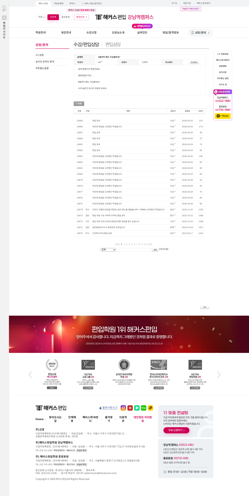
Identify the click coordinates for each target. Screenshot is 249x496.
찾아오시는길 (55, 419)
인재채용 (72, 419)
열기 (4, 24)
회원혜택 (222, 66)
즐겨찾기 (109, 419)
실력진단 (142, 32)
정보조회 (90, 470)
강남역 (53, 17)
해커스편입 (43, 4)
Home (40, 419)
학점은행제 (58, 4)
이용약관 (123, 419)
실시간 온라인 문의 (45, 61)
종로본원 (65, 17)
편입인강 (80, 17)
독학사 (72, 4)
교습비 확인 (81, 450)
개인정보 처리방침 (142, 419)
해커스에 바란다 (203, 3)
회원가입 (187, 3)
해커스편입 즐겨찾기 (93, 4)
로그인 (174, 3)
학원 (40, 17)
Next (218, 374)
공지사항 (222, 72)
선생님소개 (118, 32)
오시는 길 (223, 84)
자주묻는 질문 (223, 78)
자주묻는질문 (42, 68)
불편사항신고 (110, 407)
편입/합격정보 (171, 32)
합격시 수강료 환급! (81, 10)
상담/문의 (200, 32)
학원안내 (41, 32)
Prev (30, 374)
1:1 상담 (40, 55)
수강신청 (91, 32)
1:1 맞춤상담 (222, 54)
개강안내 (66, 32)
